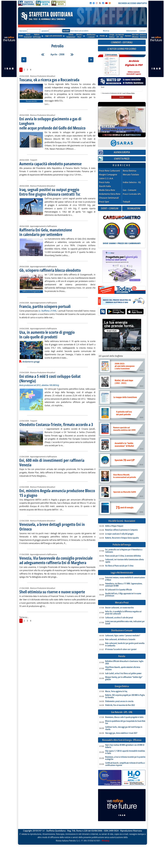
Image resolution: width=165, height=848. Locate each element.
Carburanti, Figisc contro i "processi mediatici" (122, 635)
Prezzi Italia (104, 182)
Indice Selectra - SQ (132, 182)
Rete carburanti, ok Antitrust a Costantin (120, 639)
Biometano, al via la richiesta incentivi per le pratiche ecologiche (125, 758)
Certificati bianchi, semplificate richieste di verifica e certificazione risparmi (125, 764)
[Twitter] (100, 3)
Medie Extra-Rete (107, 190)
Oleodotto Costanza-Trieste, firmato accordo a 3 (56, 424)
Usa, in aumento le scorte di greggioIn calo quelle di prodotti (47, 334)
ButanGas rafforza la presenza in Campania (121, 530)
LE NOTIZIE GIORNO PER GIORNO (121, 49)
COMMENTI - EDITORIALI (122, 42)
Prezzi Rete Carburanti (109, 170)
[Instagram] (97, 3)
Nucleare (128, 35)
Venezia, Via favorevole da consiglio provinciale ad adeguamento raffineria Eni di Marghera (56, 560)
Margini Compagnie (108, 174)
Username (23, 31)
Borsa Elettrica (129, 170)
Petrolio (102, 35)
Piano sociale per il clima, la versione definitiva (123, 556)
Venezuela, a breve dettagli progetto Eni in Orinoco (52, 526)
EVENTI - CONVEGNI (109, 208)
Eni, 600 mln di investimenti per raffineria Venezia (51, 462)
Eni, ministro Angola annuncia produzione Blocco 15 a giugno (57, 493)
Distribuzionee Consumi (91, 35)
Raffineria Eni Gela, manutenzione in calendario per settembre (45, 232)
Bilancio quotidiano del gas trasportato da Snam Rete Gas (125, 722)
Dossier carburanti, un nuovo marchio (119, 608)
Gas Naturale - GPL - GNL (122, 712)
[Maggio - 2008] (72, 54)
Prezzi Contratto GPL (132, 194)
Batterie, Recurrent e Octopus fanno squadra (122, 538)
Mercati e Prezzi (122, 602)
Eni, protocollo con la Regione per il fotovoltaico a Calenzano (123, 550)
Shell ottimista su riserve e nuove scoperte (52, 591)
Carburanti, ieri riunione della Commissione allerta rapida (124, 560)
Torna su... (24, 617)
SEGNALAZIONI (133, 208)
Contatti (142, 30)
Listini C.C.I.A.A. (106, 178)
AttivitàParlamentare (71, 35)
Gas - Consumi (129, 190)
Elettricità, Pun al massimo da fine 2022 (120, 705)
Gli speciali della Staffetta (111, 356)
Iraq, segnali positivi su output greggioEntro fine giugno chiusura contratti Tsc (49, 192)
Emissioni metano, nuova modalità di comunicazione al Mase (125, 578)
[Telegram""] (94, 3)
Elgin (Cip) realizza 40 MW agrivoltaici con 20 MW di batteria (124, 746)
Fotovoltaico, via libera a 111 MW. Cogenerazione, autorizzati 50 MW (123, 584)
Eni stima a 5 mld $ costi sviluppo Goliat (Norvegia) (50, 378)
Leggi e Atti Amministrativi (122, 572)
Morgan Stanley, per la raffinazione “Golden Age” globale (123, 678)
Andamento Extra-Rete (109, 194)
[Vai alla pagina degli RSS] (110, 3)
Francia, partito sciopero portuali (45, 306)
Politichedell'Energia (37, 35)
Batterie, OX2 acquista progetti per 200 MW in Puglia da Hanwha (125, 696)
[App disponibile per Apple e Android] (122, 311)
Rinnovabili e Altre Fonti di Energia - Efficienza (121, 740)
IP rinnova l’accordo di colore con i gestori (121, 649)
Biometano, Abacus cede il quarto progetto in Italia (124, 717)
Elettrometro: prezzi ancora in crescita (119, 701)
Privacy (105, 840)
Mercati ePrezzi (79, 35)
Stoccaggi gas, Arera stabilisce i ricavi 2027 (121, 733)
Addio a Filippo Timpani (114, 526)
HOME (21, 35)
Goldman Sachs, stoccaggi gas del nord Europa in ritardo (123, 728)
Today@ (126, 201)
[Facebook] (103, 3)
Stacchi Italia (105, 186)
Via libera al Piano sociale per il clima (119, 566)
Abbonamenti (131, 30)
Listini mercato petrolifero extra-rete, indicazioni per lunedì (125, 622)
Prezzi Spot (104, 201)
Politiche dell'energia (122, 544)
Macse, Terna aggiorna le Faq (116, 691)
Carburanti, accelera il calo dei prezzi (119, 617)
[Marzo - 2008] (42, 54)
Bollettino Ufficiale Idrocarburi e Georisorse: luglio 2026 (124, 662)
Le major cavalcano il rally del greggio (119, 534)
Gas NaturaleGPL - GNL (120, 35)
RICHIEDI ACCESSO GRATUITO (132, 3)
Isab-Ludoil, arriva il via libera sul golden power (123, 673)
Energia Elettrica (122, 686)
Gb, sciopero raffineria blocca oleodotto (50, 270)
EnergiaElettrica (111, 35)
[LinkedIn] (91, 3)
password (45, 31)
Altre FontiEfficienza (135, 35)
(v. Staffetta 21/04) (47, 310)
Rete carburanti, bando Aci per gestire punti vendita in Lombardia (125, 644)
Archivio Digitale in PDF (134, 66)
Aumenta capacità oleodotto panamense (50, 163)
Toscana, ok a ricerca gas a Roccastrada (49, 79)
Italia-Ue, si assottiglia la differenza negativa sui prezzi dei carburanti (123, 612)
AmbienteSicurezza (143, 35)
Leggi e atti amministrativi (53, 35)
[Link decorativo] (111, 64)
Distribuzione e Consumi (121, 630)
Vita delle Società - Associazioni (121, 521)
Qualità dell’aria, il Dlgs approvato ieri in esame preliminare (123, 594)
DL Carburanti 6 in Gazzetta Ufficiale (118, 590)
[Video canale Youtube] (106, 3)
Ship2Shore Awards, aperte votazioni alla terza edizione (122, 668)
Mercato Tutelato (131, 174)
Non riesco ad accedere (79, 30)
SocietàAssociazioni (28, 35)
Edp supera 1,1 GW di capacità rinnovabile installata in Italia (125, 752)
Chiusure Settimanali (109, 198)
